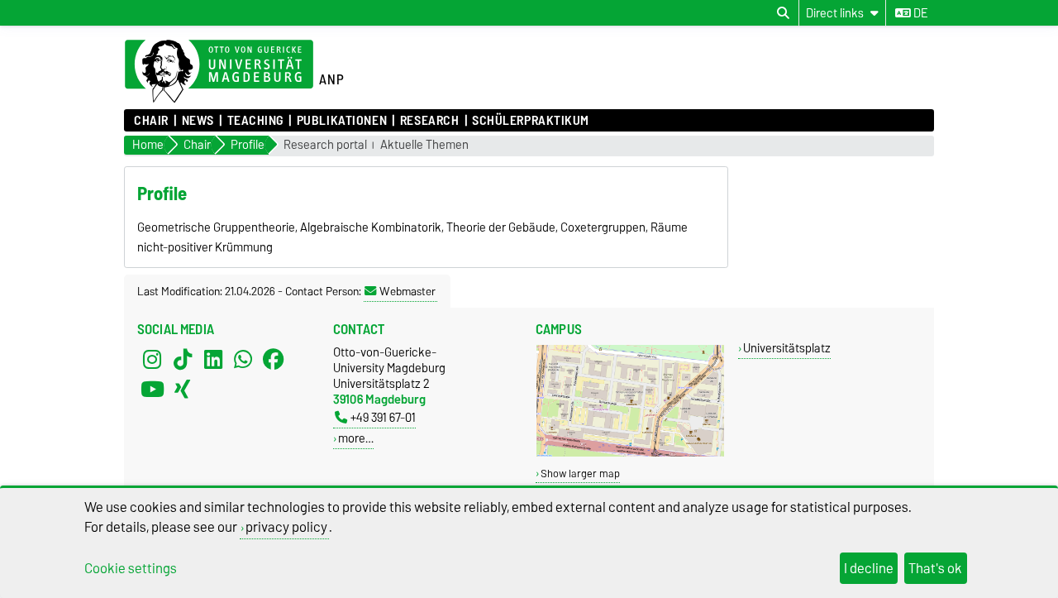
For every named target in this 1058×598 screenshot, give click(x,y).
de (919, 13)
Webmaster (407, 291)
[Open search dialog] (783, 13)
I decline (869, 568)
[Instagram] (152, 359)
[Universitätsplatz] (630, 453)
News (198, 121)
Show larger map (580, 473)
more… (356, 438)
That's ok (935, 568)
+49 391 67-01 (383, 417)
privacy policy (286, 526)
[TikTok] (183, 359)
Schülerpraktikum (530, 121)
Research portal (325, 145)
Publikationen (342, 121)
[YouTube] (152, 389)
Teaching (255, 121)
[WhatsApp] (243, 359)
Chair (151, 121)
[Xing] (183, 389)
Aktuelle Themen (424, 145)
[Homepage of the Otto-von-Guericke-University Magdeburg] (219, 72)
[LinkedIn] (213, 359)
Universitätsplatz (787, 347)
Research (429, 121)
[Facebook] (273, 359)
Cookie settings (130, 568)
